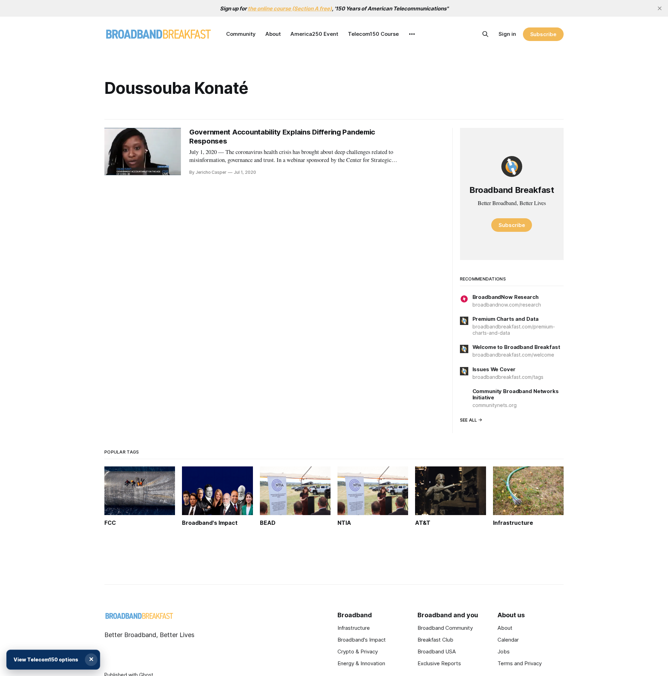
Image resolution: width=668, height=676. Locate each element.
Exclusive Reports (439, 663)
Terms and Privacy (520, 663)
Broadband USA (437, 651)
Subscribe (543, 34)
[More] (412, 34)
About (273, 34)
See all (468, 420)
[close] (659, 8)
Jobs (504, 651)
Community (241, 34)
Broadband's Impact (361, 639)
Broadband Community (445, 628)
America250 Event (314, 34)
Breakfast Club (435, 639)
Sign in (507, 34)
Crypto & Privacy (357, 651)
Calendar (508, 639)
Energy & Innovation (361, 663)
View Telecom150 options (46, 659)
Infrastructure (353, 628)
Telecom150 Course (373, 34)
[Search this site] (485, 34)
